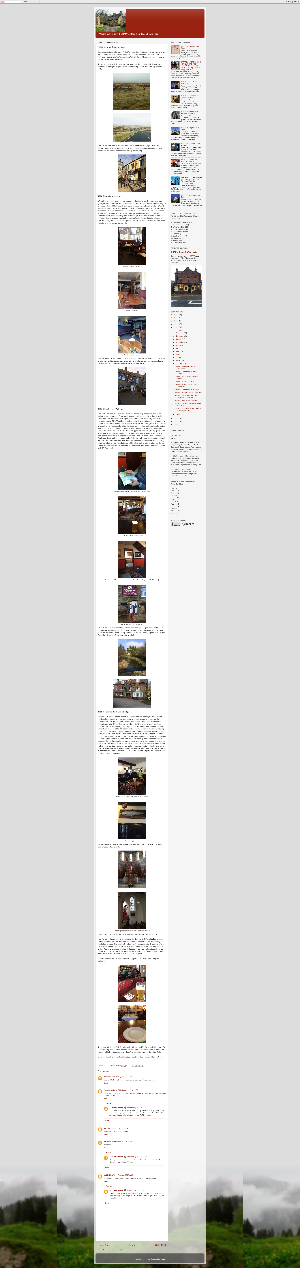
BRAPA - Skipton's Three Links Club (188, 392)
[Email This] (133, 1066)
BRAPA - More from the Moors (186, 381)
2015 (176, 421)
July (177, 348)
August (178, 345)
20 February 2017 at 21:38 (122, 1077)
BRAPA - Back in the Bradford (186, 401)
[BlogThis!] (136, 1066)
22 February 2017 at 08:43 (122, 1141)
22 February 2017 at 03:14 (118, 1128)
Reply (106, 1083)
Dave (106, 1128)
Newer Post (104, 1245)
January (179, 414)
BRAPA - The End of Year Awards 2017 (190, 83)
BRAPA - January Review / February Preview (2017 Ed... (188, 409)
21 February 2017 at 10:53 (128, 1090)
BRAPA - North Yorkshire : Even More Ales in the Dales (186, 396)
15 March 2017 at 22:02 (136, 1190)
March (178, 361)
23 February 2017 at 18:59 (137, 1157)
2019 (176, 324)
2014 (176, 424)
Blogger (163, 1259)
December (180, 333)
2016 (176, 418)
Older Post (160, 1245)
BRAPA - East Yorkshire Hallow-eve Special (189, 113)
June (178, 351)
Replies (109, 1103)
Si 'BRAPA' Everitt (116, 1107)
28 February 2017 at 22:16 (125, 1175)
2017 (176, 330)
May (177, 354)
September (180, 342)
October (179, 339)
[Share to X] (138, 1066)
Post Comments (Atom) (116, 1250)
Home (132, 1245)
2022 (176, 315)
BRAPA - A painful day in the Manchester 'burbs (191, 97)
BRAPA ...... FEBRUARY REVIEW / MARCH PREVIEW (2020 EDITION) (191, 161)
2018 (176, 327)
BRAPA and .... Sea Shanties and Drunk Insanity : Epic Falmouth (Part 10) (191, 179)
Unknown (107, 1077)
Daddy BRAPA (109, 1175)
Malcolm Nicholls (110, 1090)
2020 (176, 321)
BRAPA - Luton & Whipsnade (184, 252)
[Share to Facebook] (140, 1066)
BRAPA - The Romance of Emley (187, 389)
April (177, 358)
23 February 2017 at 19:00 (137, 1107)
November (180, 336)
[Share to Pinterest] (142, 1066)
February (179, 364)
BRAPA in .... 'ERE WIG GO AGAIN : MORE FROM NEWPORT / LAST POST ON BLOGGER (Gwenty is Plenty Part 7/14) (191, 66)
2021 (176, 318)
